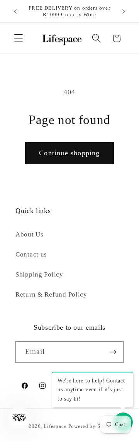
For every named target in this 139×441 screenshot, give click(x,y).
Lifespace (55, 426)
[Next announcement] (123, 11)
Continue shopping (69, 153)
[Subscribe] (113, 352)
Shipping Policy (39, 274)
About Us (29, 234)
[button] (18, 38)
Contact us (31, 254)
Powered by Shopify (92, 426)
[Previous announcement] (15, 11)
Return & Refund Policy (51, 294)
